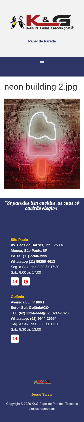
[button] (42, 64)
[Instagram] (15, 281)
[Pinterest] (26, 281)
